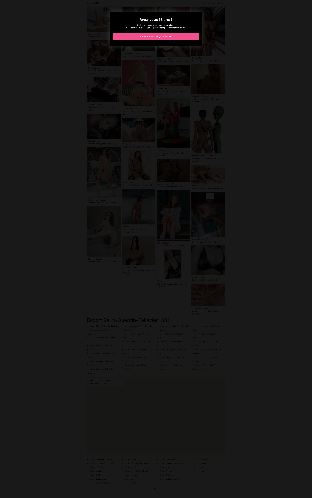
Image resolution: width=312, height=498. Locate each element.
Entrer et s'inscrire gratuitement (156, 36)
